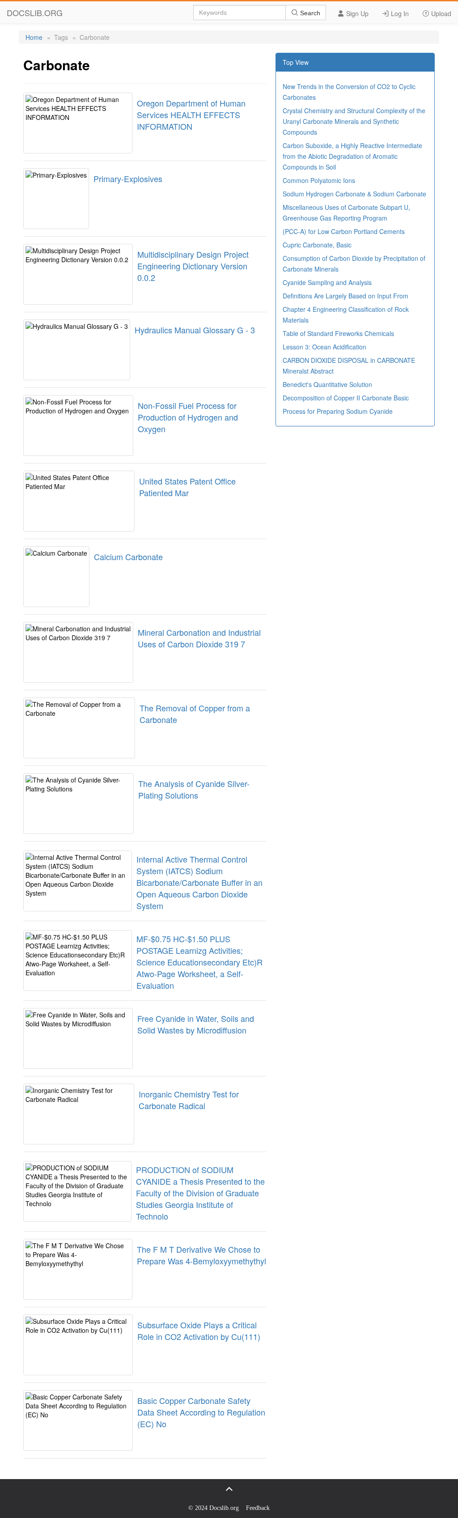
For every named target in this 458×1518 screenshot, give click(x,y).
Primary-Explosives (127, 178)
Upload (440, 13)
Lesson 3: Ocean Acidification (324, 346)
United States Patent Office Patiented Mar (187, 486)
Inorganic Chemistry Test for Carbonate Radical (189, 1099)
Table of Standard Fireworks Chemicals (338, 333)
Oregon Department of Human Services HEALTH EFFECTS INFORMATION (191, 114)
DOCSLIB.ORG (35, 12)
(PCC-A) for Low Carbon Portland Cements (344, 231)
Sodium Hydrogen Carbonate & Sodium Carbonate (354, 193)
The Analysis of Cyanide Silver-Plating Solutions (194, 789)
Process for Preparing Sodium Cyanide (338, 411)
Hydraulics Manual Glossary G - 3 (195, 330)
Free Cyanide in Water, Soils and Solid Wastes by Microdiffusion (195, 1024)
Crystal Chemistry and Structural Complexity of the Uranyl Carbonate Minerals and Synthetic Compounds (354, 121)
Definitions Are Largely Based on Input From (345, 295)
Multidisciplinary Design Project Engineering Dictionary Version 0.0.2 (193, 265)
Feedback (258, 1508)
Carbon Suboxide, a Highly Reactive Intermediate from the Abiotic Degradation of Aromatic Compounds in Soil (352, 156)
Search (309, 13)
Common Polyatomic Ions (319, 180)
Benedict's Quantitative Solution (327, 384)
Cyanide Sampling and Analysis (327, 282)
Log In (399, 13)
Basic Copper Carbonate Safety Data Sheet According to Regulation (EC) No (201, 1412)
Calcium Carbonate (128, 556)
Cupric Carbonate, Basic (317, 244)
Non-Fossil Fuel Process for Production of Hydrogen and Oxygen (188, 417)
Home (33, 37)
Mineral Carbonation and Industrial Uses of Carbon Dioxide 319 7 (199, 638)
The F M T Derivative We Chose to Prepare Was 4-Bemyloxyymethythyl (201, 1255)
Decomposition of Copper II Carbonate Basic (346, 397)
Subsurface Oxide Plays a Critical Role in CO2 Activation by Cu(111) (198, 1330)
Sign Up (356, 13)
